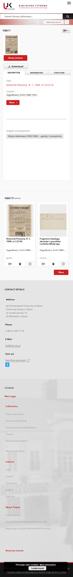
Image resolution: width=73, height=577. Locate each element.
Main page (10, 396)
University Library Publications (21, 427)
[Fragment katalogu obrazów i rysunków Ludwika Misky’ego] (53, 221)
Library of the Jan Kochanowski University (26, 521)
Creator (9, 476)
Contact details (13, 515)
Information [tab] (36, 73)
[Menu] (69, 3)
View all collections (15, 451)
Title (8, 469)
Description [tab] (14, 73)
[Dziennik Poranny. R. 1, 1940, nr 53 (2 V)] (11, 44)
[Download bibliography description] (10, 264)
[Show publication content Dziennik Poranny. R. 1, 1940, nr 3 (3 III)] (20, 264)
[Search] (68, 16)
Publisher (10, 496)
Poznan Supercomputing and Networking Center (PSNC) (36, 571)
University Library (14, 414)
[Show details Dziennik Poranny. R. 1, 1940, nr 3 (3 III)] (30, 264)
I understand (37, 568)
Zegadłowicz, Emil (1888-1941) (21, 94)
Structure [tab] (59, 73)
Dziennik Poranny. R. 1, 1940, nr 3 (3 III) (18, 240)
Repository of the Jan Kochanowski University (28, 528)
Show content (15, 57)
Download (17, 66)
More (61, 272)
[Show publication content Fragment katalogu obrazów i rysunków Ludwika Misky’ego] (53, 264)
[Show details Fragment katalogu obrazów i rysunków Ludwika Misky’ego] (63, 264)
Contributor (11, 483)
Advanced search (53, 22)
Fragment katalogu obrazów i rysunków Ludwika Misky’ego (50, 241)
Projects (10, 434)
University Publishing (16, 420)
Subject (9, 489)
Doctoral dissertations (17, 440)
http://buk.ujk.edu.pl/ (15, 360)
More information (48, 564)
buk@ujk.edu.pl (13, 345)
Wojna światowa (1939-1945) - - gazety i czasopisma (35, 136)
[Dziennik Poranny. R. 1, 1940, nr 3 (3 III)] (20, 221)
